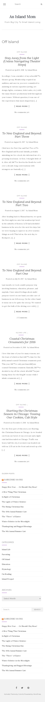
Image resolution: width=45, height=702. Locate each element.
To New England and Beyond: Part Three (22, 135)
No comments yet (21, 112)
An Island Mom (23, 17)
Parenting (6, 554)
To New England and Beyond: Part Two (22, 203)
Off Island (22, 52)
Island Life (21, 333)
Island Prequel (8, 579)
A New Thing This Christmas (14, 492)
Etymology (6, 569)
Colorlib (21, 694)
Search (37, 609)
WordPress (37, 694)
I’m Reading (7, 574)
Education (6, 564)
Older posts (8, 473)
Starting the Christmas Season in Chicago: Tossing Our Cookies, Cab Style (22, 414)
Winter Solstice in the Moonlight (16, 521)
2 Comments (22, 317)
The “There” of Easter (11, 516)
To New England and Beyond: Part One (22, 272)
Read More (22, 106)
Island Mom (32, 70)
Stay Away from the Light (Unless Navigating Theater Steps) (22, 61)
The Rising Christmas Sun (13, 507)
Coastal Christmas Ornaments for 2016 (22, 340)
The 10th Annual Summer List (14, 512)
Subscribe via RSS (13, 480)
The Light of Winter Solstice (14, 502)
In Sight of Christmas (11, 497)
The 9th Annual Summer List (14, 531)
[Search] (41, 4)
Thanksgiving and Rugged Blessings (17, 526)
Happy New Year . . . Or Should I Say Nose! (19, 487)
